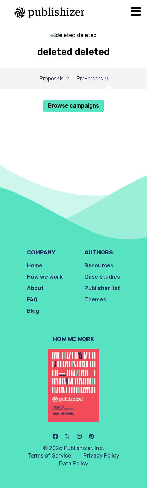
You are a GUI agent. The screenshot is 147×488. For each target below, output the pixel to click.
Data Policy (73, 463)
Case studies (102, 277)
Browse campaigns (73, 105)
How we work (45, 277)
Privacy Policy (101, 455)
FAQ (32, 299)
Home (34, 265)
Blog (33, 311)
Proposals (54, 78)
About (35, 288)
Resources (98, 265)
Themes (95, 299)
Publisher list (102, 288)
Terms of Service (49, 455)
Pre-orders (92, 78)
